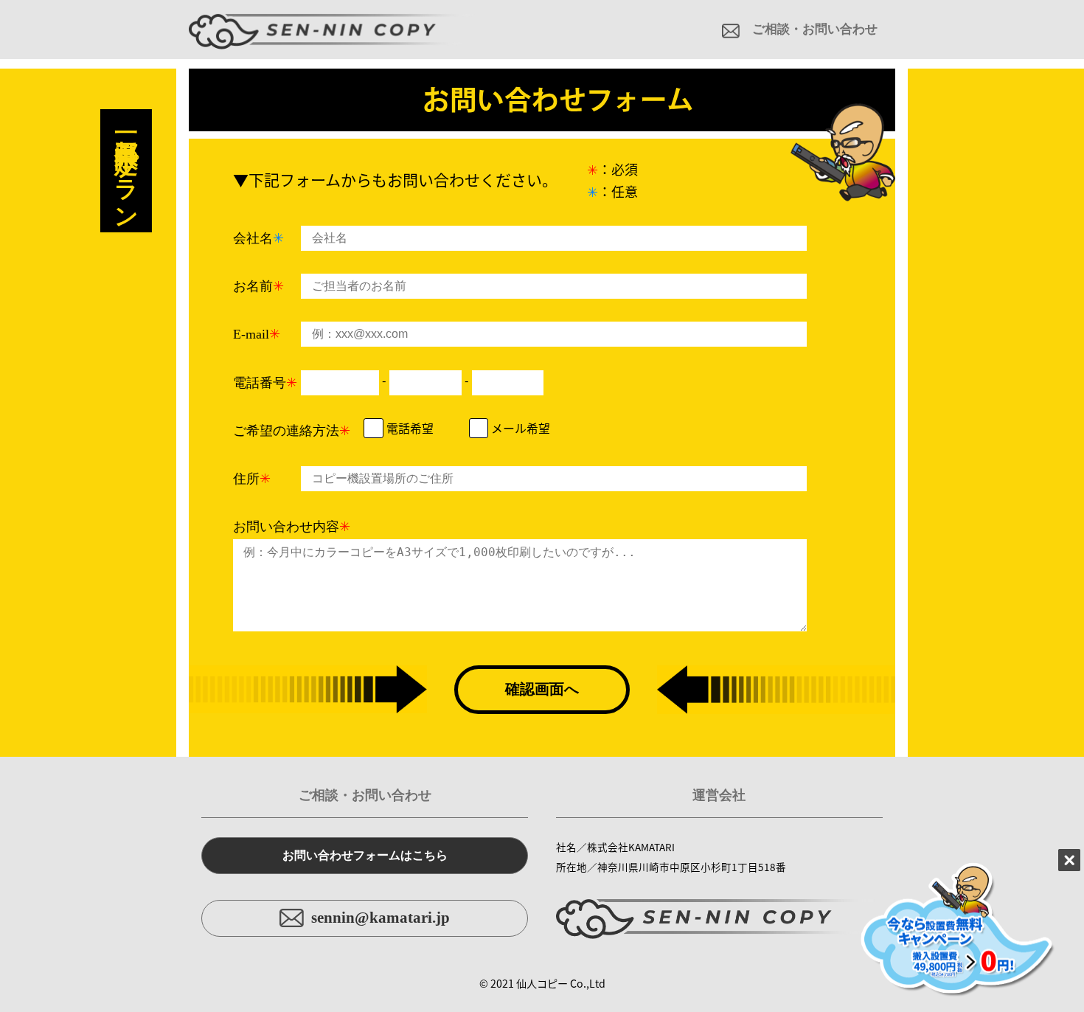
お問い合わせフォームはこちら (365, 855)
